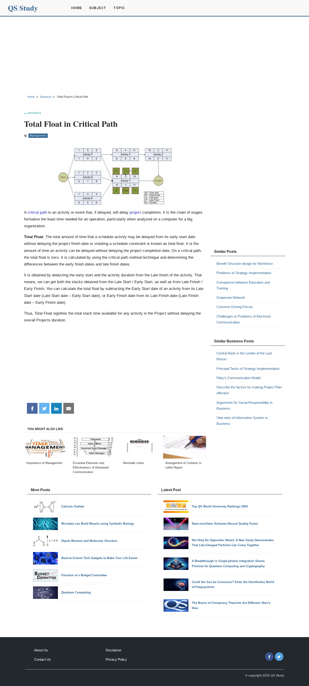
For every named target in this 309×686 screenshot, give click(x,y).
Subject (97, 8)
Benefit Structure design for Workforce (244, 263)
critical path (37, 212)
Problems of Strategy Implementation (243, 273)
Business (34, 113)
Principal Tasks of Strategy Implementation (247, 368)
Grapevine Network (230, 297)
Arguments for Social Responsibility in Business (244, 405)
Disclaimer (113, 650)
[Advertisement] (154, 55)
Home (76, 8)
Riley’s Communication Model (238, 378)
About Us (41, 650)
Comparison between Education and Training (243, 285)
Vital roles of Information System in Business (242, 420)
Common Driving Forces (234, 307)
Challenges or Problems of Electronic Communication (243, 319)
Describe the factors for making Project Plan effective (249, 390)
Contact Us (42, 659)
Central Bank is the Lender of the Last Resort (244, 356)
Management (38, 135)
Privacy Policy (116, 659)
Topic (119, 8)
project (135, 212)
